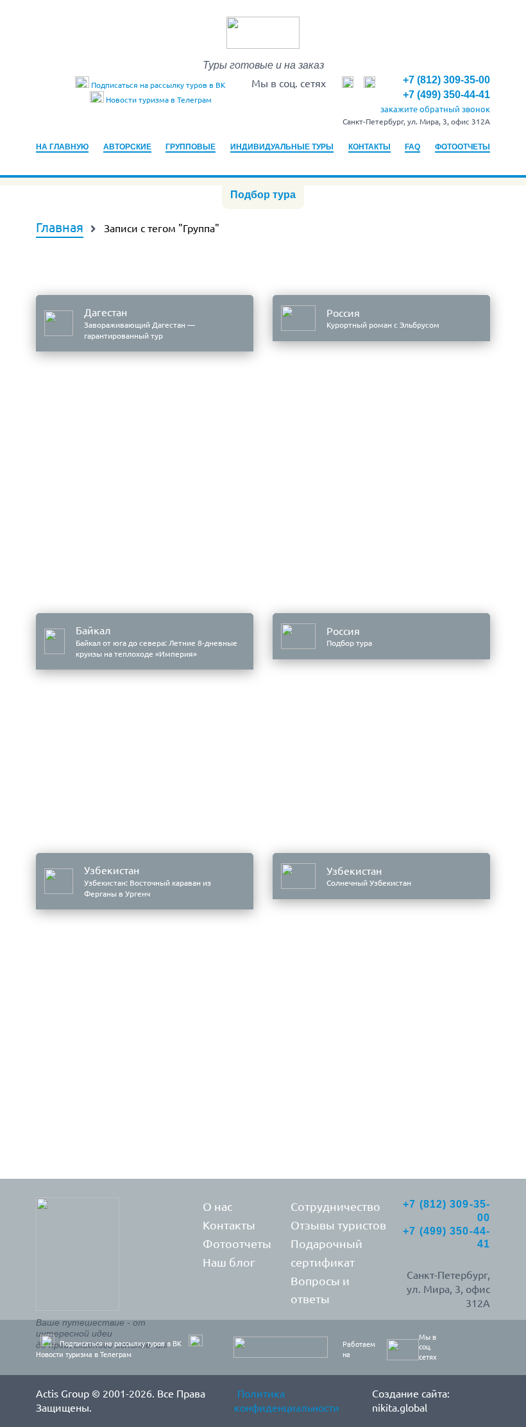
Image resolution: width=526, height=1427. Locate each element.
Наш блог (229, 1262)
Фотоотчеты (462, 146)
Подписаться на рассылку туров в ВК (157, 85)
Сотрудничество (335, 1206)
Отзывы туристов (338, 1225)
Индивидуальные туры (282, 146)
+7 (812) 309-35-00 (446, 79)
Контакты (369, 146)
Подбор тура (263, 194)
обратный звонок (435, 109)
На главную (62, 146)
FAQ (412, 146)
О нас (217, 1206)
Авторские (127, 146)
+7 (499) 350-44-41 (446, 94)
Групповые (190, 146)
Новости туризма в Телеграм (158, 100)
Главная (59, 227)
